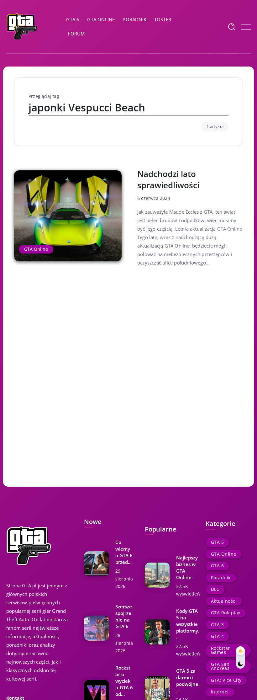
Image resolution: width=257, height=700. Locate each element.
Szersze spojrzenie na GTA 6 (123, 616)
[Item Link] (68, 215)
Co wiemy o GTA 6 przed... (124, 552)
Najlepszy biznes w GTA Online (187, 567)
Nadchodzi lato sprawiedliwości (168, 179)
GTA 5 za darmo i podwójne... (188, 681)
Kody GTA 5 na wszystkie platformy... (187, 624)
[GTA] (22, 26)
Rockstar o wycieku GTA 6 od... (124, 681)
